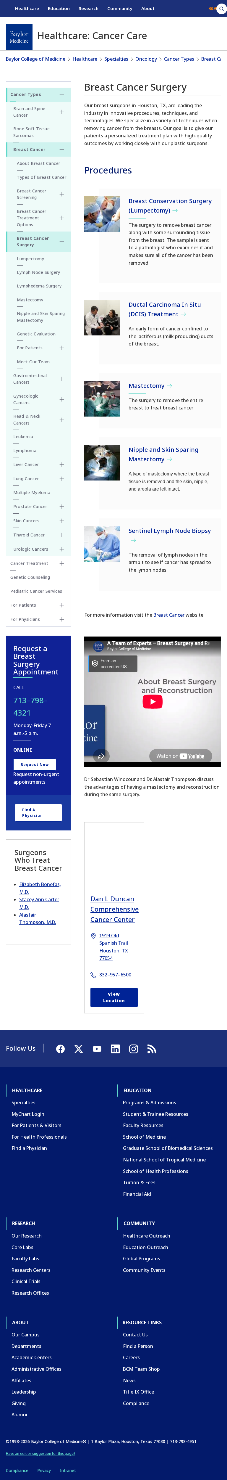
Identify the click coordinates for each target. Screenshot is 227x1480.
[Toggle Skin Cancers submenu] (62, 521)
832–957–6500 (115, 974)
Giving (19, 1403)
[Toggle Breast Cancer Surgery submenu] (62, 241)
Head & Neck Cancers (26, 419)
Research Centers (31, 1270)
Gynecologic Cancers (25, 399)
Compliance (136, 1403)
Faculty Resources (143, 1125)
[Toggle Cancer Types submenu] (62, 95)
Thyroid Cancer (29, 535)
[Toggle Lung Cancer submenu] (62, 479)
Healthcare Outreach (146, 1235)
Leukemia (23, 436)
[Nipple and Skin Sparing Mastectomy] (102, 463)
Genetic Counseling (30, 577)
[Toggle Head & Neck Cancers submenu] (62, 420)
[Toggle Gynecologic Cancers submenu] (62, 399)
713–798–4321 (30, 706)
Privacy (44, 1470)
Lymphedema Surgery (39, 286)
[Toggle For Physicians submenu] (62, 619)
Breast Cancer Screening (31, 194)
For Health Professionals (39, 1137)
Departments (26, 1346)
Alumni (19, 1414)
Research (88, 8)
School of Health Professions (155, 1171)
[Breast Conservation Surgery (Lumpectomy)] (102, 214)
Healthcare (27, 8)
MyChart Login (28, 1114)
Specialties (116, 59)
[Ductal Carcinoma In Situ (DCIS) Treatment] (102, 317)
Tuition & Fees (139, 1182)
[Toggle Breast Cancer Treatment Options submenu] (62, 218)
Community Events (144, 1270)
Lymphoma (24, 450)
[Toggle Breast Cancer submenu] (62, 149)
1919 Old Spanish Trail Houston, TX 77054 (113, 947)
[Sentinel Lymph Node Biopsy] (102, 544)
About (148, 8)
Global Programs (141, 1258)
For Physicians (25, 619)
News (129, 1380)
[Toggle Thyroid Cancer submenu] (62, 535)
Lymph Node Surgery (38, 272)
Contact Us (135, 1334)
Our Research (27, 1235)
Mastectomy (30, 300)
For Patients (30, 348)
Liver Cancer (26, 464)
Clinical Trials (26, 1281)
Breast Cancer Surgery (33, 241)
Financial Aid (137, 1194)
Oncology (146, 59)
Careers (131, 1357)
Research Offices (30, 1293)
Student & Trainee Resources (155, 1114)
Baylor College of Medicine (35, 59)
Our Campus (26, 1334)
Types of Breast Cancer (41, 177)
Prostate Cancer (30, 506)
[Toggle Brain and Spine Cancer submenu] (62, 112)
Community (119, 8)
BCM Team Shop (141, 1369)
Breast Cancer (168, 615)
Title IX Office (138, 1392)
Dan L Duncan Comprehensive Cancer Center (114, 909)
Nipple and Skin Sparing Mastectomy (41, 317)
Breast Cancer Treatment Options (31, 217)
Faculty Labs (25, 1258)
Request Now (35, 764)
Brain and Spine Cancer (29, 112)
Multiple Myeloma (31, 492)
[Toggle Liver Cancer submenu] (62, 464)
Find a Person (138, 1346)
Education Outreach (145, 1247)
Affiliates (21, 1380)
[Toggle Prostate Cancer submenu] (62, 506)
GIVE (213, 8)
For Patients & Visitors (36, 1125)
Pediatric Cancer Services (36, 591)
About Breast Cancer (38, 163)
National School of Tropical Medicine (164, 1159)
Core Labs (22, 1247)
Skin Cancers (26, 520)
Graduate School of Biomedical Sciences (168, 1148)
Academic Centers (32, 1357)
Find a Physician (32, 812)
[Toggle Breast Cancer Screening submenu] (62, 194)
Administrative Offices (36, 1369)
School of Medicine (144, 1137)
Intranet (68, 1470)
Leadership (24, 1392)
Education (59, 8)
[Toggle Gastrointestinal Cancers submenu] (62, 379)
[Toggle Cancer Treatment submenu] (62, 563)
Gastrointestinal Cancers (30, 379)
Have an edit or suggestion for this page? (40, 1453)
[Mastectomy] (102, 399)
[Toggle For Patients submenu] (62, 348)
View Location (114, 997)
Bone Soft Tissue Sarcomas (31, 132)
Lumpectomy (30, 258)
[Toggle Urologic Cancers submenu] (62, 549)
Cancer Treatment (29, 563)
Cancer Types (179, 59)
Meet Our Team (33, 361)
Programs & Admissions (149, 1102)
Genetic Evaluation (36, 334)
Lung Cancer (26, 478)
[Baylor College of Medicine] (19, 37)
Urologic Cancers (30, 549)
